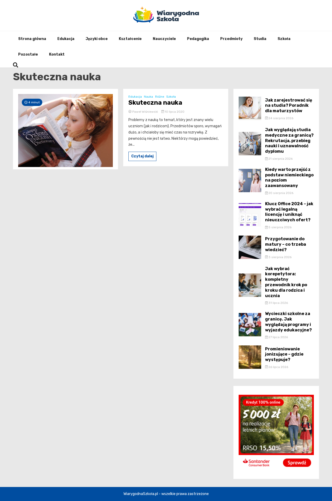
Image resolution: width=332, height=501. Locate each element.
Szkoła (284, 39)
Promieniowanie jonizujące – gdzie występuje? (284, 354)
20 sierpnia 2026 (280, 193)
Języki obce (97, 39)
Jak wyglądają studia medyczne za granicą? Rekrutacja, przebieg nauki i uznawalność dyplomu (289, 140)
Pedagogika (198, 39)
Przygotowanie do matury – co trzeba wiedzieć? (285, 244)
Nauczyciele (164, 39)
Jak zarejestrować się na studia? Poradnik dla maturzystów (288, 105)
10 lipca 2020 (174, 111)
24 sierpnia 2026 (280, 118)
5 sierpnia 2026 (280, 227)
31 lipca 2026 (278, 303)
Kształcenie (130, 39)
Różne (159, 96)
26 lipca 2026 (278, 367)
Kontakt (57, 54)
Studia (260, 39)
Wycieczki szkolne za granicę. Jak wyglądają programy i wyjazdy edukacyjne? (288, 321)
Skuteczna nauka (155, 102)
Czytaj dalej (142, 156)
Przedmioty (231, 39)
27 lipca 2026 (278, 337)
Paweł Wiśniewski (145, 111)
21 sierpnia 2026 (280, 159)
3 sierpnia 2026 (280, 257)
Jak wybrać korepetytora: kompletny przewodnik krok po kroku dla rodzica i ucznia (286, 282)
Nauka (148, 96)
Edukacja (65, 39)
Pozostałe (28, 54)
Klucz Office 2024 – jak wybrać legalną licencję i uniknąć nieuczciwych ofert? (289, 211)
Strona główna (32, 39)
